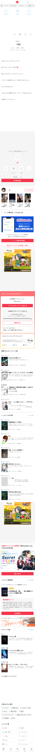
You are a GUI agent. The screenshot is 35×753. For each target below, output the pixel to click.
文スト (4, 711)
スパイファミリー (8, 715)
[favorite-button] (25, 34)
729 (13, 48)
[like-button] (31, 34)
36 (18, 48)
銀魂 (21, 711)
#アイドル (8, 546)
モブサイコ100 (26, 708)
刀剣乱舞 (5, 718)
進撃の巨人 (14, 708)
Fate (13, 718)
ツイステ (5, 708)
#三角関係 (15, 546)
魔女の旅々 (13, 711)
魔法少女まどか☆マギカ (23, 715)
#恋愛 (3, 546)
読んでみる (17, 574)
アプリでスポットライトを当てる (17, 305)
